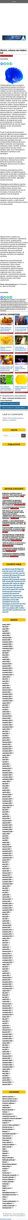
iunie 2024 (5, 681)
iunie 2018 (5, 838)
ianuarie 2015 (6, 927)
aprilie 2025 (5, 659)
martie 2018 (5, 844)
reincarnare (17, 595)
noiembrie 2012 (6, 984)
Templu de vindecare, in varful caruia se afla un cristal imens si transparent (14, 543)
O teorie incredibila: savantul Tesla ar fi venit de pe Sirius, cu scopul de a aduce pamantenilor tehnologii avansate (13, 529)
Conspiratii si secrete (8, 1116)
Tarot (4, 1199)
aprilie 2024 (5, 685)
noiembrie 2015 (6, 905)
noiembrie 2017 (6, 853)
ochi (21, 589)
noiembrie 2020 (6, 775)
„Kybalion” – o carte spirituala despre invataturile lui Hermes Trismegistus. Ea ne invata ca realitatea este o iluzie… (14, 522)
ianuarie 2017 (6, 875)
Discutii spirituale (7, 1129)
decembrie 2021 (6, 746)
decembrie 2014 (7, 929)
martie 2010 (5, 1054)
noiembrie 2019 (6, 801)
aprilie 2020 (5, 790)
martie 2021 (5, 766)
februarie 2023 (6, 716)
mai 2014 (5, 945)
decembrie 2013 (6, 956)
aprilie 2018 (5, 842)
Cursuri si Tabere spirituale (10, 1125)
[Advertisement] (14, 18)
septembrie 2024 (7, 674)
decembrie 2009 (7, 1060)
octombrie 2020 (7, 777)
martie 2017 (5, 871)
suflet (5, 606)
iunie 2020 (5, 786)
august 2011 (5, 1017)
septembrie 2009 (7, 1067)
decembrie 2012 (6, 982)
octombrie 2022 (7, 725)
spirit (20, 597)
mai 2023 (5, 709)
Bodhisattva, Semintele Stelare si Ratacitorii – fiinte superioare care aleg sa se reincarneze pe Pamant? (13, 494)
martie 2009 (5, 1080)
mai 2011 (4, 1023)
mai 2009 (5, 1075)
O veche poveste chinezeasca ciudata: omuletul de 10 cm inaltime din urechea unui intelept (13, 555)
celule (20, 571)
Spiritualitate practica (8, 395)
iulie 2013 (5, 966)
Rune (3, 1190)
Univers (22, 610)
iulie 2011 (4, 1019)
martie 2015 (5, 923)
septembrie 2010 (7, 1041)
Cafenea (4, 1112)
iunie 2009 (5, 1073)
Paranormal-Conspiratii (9, 1175)
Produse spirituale (7, 1181)
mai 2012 (4, 997)
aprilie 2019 (5, 816)
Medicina (4, 1151)
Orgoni (4, 1170)
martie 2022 (5, 740)
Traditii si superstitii (8, 1205)
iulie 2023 (5, 705)
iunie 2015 (5, 916)
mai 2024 (5, 683)
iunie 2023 (5, 707)
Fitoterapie (7, 583)
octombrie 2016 (6, 881)
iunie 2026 (5, 629)
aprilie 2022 (5, 738)
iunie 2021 (5, 759)
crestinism (7, 575)
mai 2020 (5, 788)
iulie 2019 (5, 809)
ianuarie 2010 (6, 1058)
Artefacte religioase (8, 1103)
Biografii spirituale (7, 1109)
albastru (4, 398)
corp (15, 573)
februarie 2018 (6, 847)
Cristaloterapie (6, 1120)
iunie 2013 (5, 969)
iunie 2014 (5, 942)
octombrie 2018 (6, 829)
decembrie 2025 (7, 642)
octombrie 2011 (6, 1012)
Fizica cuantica (6, 1142)
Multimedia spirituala (8, 1160)
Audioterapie (6, 1107)
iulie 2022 (5, 731)
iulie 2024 (5, 679)
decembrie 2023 (7, 694)
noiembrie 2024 (7, 670)
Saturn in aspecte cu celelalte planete (13, 407)
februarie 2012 (6, 1003)
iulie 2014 (5, 940)
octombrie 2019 (6, 803)
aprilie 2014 (5, 947)
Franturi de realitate (8, 1144)
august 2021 (5, 755)
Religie (6, 597)
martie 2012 (5, 1001)
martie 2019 (5, 818)
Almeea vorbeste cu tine (9, 1099)
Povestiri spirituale (8, 1177)
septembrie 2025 (7, 648)
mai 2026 (5, 631)
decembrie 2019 (6, 799)
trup (15, 610)
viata (5, 612)
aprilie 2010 (5, 1051)
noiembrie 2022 (6, 722)
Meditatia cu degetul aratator (11, 403)
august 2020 (6, 781)
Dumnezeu (7, 579)
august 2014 (5, 938)
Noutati (4, 1162)
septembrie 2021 (7, 753)
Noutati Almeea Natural (9, 1164)
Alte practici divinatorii (9, 1101)
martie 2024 (6, 687)
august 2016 (5, 886)
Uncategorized (6, 1208)
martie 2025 (5, 661)
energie (10, 581)
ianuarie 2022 (6, 744)
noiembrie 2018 (6, 827)
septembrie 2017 (7, 857)
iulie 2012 (5, 993)
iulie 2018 (5, 836)
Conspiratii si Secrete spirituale (11, 1118)
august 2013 (5, 964)
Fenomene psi (19, 581)
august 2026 (6, 624)
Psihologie (5, 1184)
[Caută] (23, 435)
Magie (4, 1149)
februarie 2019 (6, 820)
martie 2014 (5, 949)
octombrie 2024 (7, 672)
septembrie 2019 (7, 805)
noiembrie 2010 (6, 1036)
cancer (12, 571)
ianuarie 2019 (6, 823)
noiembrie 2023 (6, 696)
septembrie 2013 (7, 962)
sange (13, 597)
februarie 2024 (6, 690)
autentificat (14, 418)
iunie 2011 (5, 1021)
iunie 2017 (5, 864)
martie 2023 (5, 714)
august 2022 (6, 729)
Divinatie (15, 577)
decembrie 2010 (7, 1034)
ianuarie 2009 (6, 1084)
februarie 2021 (6, 768)
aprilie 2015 (5, 921)
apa (5, 569)
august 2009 (6, 1069)
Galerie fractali (6, 1147)
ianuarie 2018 (6, 849)
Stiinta (4, 1197)
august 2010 (5, 1043)
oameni (14, 589)
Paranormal (7, 591)
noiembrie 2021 (6, 748)
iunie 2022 (5, 733)
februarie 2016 (6, 899)
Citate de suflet (6, 1114)
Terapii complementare (20, 395)
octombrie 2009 (7, 1064)
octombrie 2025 (7, 646)
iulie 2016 (5, 888)
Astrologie (12, 569)
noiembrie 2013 (6, 958)
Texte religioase (12, 608)
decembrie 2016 (6, 877)
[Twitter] (4, 62)
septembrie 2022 (7, 727)
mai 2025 (5, 657)
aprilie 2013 (5, 973)
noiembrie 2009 (6, 1062)
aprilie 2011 (5, 1025)
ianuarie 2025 (6, 666)
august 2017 (5, 860)
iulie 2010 (5, 1045)
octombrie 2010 (7, 1038)
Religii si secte (6, 1188)
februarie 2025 (6, 663)
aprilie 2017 (5, 868)
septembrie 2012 (7, 988)
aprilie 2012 (5, 999)
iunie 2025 (5, 655)
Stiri (22, 604)
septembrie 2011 (7, 1014)
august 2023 (6, 703)
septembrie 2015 (7, 910)
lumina (12, 587)
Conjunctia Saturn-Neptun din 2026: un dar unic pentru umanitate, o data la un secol (13, 549)
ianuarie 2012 (6, 1006)
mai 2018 (4, 840)
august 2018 (5, 833)
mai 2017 (4, 866)
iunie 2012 (5, 995)
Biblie (21, 569)
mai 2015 (4, 918)
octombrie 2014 (7, 934)
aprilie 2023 (5, 711)
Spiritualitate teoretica (10, 601)
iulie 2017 (5, 862)
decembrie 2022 (7, 720)
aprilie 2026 (5, 633)
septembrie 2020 (7, 779)
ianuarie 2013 (6, 979)
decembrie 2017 (6, 851)
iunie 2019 (5, 812)
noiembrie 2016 (6, 879)
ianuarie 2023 (6, 718)
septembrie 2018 (7, 831)
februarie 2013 (6, 977)
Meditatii (4, 1153)
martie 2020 (5, 792)
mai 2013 (4, 971)
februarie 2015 (6, 925)
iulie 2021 (5, 757)
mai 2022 (5, 735)
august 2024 (6, 677)
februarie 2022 (6, 742)
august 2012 (5, 990)
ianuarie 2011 (6, 1032)
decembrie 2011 (6, 1008)
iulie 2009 (5, 1071)
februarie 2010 (6, 1056)
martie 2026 (5, 635)
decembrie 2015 (6, 903)
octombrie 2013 (6, 960)
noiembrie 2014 (6, 932)
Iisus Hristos (11, 585)
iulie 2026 (5, 626)
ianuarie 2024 (6, 692)
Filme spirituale (6, 1138)
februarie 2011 (6, 1030)
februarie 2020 (6, 794)
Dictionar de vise (7, 1127)
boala (5, 571)
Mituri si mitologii (7, 1157)
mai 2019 (4, 814)
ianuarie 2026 (6, 639)
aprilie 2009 (5, 1078)
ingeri (20, 585)
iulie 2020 (5, 783)
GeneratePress (21, 1215)
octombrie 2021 (6, 751)
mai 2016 (4, 892)
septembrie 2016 (7, 884)
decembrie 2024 (7, 668)
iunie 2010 (5, 1047)
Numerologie (6, 1166)
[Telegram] (10, 62)
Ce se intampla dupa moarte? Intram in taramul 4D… (13, 507)
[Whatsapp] (7, 62)
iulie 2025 (5, 653)
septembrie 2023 (7, 701)
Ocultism (4, 1168)
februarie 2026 (6, 637)
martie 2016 (5, 897)
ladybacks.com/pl (5, 1219)
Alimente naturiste (7, 1096)
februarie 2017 (6, 873)
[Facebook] (1, 62)
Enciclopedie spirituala (8, 1133)
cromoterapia (10, 398)
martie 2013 (5, 975)
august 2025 (6, 650)
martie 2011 (5, 1027)
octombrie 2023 (7, 698)
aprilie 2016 (5, 895)
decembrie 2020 (7, 772)
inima (5, 587)
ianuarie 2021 (6, 770)
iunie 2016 (5, 890)
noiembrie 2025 (6, 644)
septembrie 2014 (7, 936)
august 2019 (5, 807)
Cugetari (16, 575)
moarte (6, 589)
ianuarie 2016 (6, 901)
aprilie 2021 (5, 764)
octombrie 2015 (6, 908)
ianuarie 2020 (6, 796)
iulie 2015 (5, 914)
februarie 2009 (6, 1082)
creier (21, 573)
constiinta (7, 573)
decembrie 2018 (6, 825)
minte (19, 587)
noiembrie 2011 (6, 1010)
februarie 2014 (6, 951)
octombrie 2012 (6, 986)
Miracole (4, 1155)
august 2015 (5, 912)
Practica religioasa (7, 1179)
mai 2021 (4, 762)
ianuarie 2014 (6, 953)
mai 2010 (4, 1049)
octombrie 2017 (6, 855)
